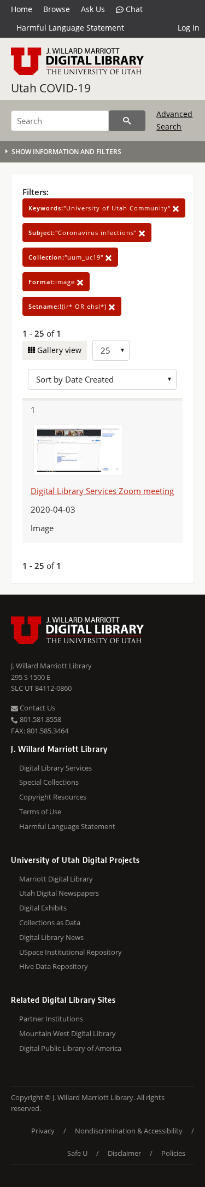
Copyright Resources (52, 797)
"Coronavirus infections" (83, 232)
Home (21, 9)
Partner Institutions (51, 1019)
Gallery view (58, 350)
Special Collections (49, 782)
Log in (189, 27)
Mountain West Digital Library (67, 1033)
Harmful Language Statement (70, 27)
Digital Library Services (55, 768)
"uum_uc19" (67, 257)
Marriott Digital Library (56, 879)
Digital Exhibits (43, 908)
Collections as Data (49, 922)
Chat (133, 9)
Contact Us (36, 708)
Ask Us (93, 9)
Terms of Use (40, 811)
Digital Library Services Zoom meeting (102, 490)
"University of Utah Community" (100, 208)
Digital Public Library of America (70, 1048)
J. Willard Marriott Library (51, 666)
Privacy (43, 1131)
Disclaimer (124, 1153)
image (52, 282)
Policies (173, 1153)
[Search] (127, 120)
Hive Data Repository (53, 966)
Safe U (77, 1153)
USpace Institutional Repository (70, 952)
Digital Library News (51, 937)
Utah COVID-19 (51, 88)
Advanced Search (174, 120)
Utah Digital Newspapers (59, 893)
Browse (56, 9)
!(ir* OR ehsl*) (68, 306)
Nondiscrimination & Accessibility (129, 1131)
